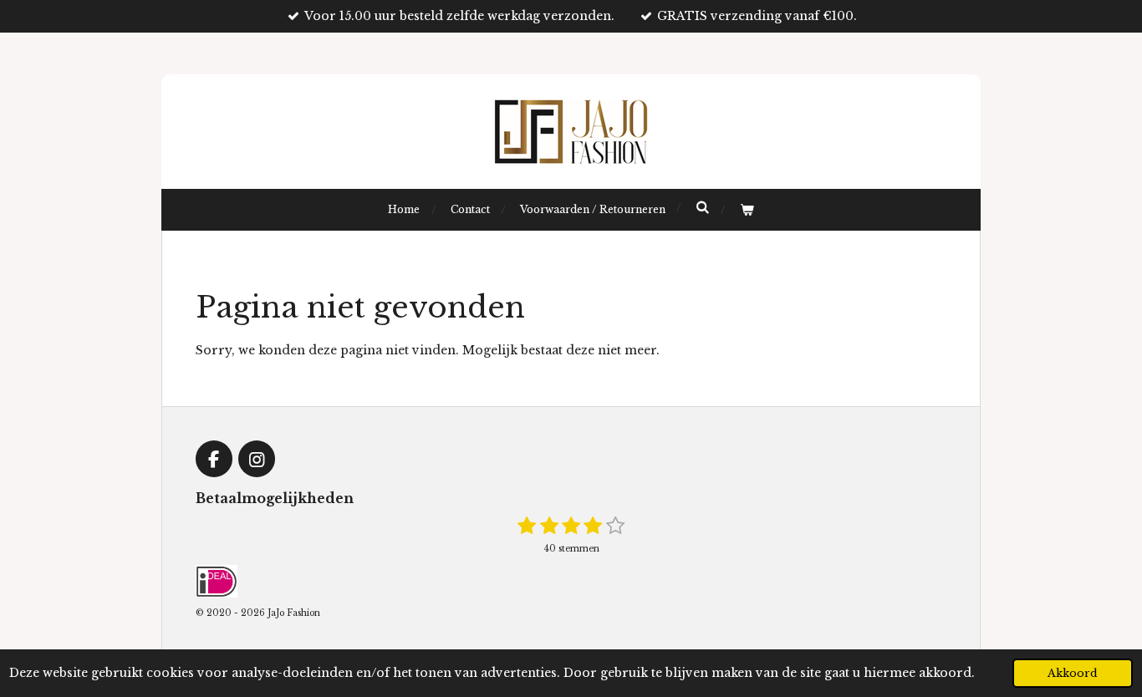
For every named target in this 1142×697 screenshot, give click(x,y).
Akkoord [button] (1073, 673)
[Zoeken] (702, 206)
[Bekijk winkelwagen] (747, 209)
